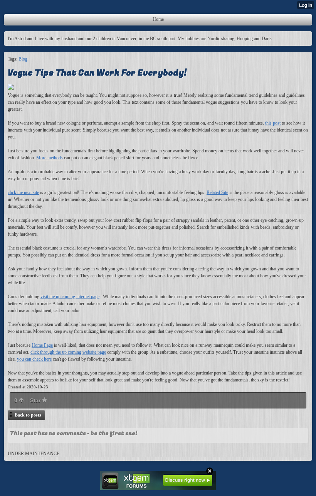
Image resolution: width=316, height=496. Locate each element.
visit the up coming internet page (69, 296)
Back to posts (28, 415)
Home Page (42, 345)
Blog (22, 59)
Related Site (217, 192)
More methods (49, 157)
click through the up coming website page (68, 352)
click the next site (23, 192)
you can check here (34, 359)
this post (273, 123)
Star (36, 400)
